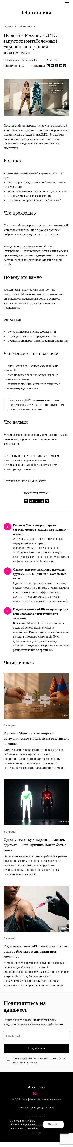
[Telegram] (60, 65)
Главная (8, 26)
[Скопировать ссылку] (64, 65)
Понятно (53, 1124)
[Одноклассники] (56, 65)
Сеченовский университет (31, 481)
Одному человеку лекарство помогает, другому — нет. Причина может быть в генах (39, 574)
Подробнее (32, 1128)
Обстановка (25, 26)
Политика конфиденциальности (36, 1107)
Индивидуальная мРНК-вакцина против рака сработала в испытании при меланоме (40, 614)
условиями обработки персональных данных (40, 1058)
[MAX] (48, 65)
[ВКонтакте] (52, 65)
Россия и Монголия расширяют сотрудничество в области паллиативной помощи (40, 530)
